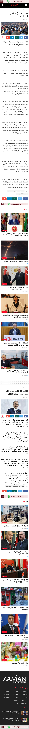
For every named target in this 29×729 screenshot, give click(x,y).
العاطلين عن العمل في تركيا (18, 191)
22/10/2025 (24, 528)
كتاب (17, 703)
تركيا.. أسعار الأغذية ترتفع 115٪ (18, 663)
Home (26, 10)
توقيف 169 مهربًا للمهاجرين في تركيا (16, 526)
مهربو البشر (8, 486)
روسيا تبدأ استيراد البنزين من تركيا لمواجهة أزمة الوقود (17, 371)
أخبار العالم (4, 258)
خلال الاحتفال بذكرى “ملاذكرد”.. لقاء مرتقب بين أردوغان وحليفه (16, 288)
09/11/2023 (24, 612)
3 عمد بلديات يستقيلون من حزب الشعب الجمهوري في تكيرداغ (15, 316)
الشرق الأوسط (24, 703)
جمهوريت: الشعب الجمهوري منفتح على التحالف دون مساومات (15, 580)
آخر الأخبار (25, 691)
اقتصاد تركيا (25, 700)
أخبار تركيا (22, 10)
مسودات (7, 691)
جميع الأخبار (15, 694)
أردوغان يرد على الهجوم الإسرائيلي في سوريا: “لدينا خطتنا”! (15, 234)
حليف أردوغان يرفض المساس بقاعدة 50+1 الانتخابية (16, 552)
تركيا (9, 191)
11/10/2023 (25, 19)
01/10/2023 (24, 639)
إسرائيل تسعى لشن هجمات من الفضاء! (15, 261)
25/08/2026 (24, 238)
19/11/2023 (24, 584)
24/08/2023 (24, 665)
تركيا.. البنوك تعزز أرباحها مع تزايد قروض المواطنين (15, 608)
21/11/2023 (24, 556)
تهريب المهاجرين (16, 486)
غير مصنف (15, 700)
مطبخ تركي (6, 694)
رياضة (17, 697)
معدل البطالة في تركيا (22, 194)
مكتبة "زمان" (6, 697)
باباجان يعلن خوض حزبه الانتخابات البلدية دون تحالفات (15, 636)
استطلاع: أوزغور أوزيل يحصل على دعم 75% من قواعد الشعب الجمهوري (16, 344)
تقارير (17, 691)
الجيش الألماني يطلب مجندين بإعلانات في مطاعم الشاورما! (11, 712)
